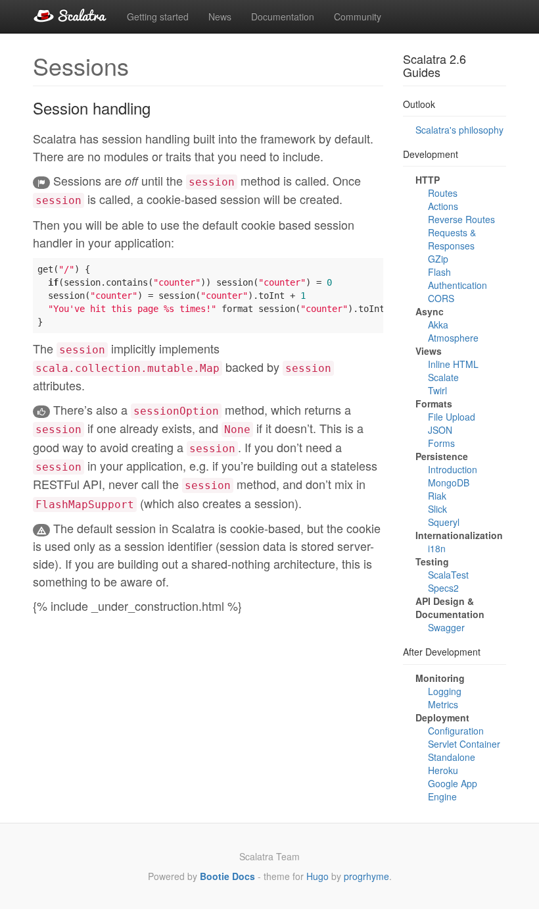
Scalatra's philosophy (459, 129)
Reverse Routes (461, 219)
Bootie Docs (227, 876)
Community (357, 16)
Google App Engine (452, 790)
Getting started (158, 16)
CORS (441, 298)
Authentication (457, 285)
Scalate (443, 377)
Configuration (456, 730)
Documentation (282, 16)
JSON (440, 429)
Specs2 (443, 587)
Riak (437, 495)
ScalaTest (448, 574)
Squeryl (443, 522)
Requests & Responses (452, 239)
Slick (437, 508)
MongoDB (448, 482)
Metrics (443, 704)
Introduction (452, 469)
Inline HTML (453, 364)
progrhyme (366, 876)
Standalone (451, 757)
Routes (442, 192)
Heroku (443, 770)
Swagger (446, 627)
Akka (438, 324)
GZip (438, 258)
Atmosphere (453, 337)
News (219, 16)
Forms (441, 443)
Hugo (317, 876)
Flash (439, 271)
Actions (443, 206)
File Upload (451, 416)
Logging (444, 691)
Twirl (437, 390)
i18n (437, 548)
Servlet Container (464, 743)
